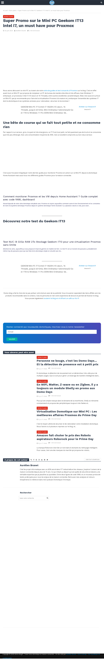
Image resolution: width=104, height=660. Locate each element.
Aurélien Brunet (21, 31)
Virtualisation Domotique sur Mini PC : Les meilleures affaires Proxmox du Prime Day (67, 413)
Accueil (5, 10)
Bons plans (12, 10)
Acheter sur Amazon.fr (87, 107)
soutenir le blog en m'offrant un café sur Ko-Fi (61, 298)
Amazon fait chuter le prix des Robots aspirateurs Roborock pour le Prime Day (65, 437)
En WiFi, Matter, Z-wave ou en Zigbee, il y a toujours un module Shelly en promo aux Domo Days (67, 388)
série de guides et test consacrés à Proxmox (60, 90)
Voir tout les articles (92, 459)
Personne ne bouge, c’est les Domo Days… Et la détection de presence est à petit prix (67, 362)
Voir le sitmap (82, 654)
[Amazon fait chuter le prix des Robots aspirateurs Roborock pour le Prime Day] (18, 440)
